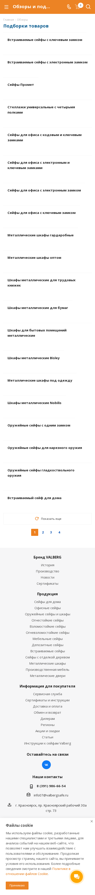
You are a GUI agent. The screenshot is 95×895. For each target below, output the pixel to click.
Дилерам (47, 718)
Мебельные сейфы (47, 638)
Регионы (48, 724)
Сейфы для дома (47, 601)
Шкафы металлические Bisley (34, 358)
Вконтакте (46, 764)
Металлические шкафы (47, 663)
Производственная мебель (47, 669)
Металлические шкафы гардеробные (41, 235)
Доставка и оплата (47, 706)
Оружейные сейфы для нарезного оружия (45, 447)
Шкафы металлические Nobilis (34, 403)
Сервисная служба (47, 694)
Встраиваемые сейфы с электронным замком (47, 62)
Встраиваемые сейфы (47, 651)
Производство (47, 571)
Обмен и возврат (47, 712)
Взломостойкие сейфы (48, 626)
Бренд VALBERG (47, 557)
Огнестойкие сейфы (48, 620)
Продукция (47, 594)
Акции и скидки (47, 731)
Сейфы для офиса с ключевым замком (42, 212)
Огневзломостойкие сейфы (47, 632)
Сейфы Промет (21, 84)
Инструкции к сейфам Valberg (47, 743)
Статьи (47, 737)
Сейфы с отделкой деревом (47, 657)
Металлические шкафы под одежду (40, 380)
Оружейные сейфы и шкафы (47, 614)
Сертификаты (47, 583)
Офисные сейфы (47, 608)
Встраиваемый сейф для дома (34, 498)
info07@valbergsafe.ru (51, 795)
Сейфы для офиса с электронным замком (44, 190)
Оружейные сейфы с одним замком (39, 425)
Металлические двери (47, 675)
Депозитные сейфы (47, 645)
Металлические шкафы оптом (34, 257)
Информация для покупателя (47, 686)
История (47, 565)
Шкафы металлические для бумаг (38, 307)
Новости (47, 577)
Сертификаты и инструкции (47, 700)
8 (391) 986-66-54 (51, 786)
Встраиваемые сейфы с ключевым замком (45, 39)
